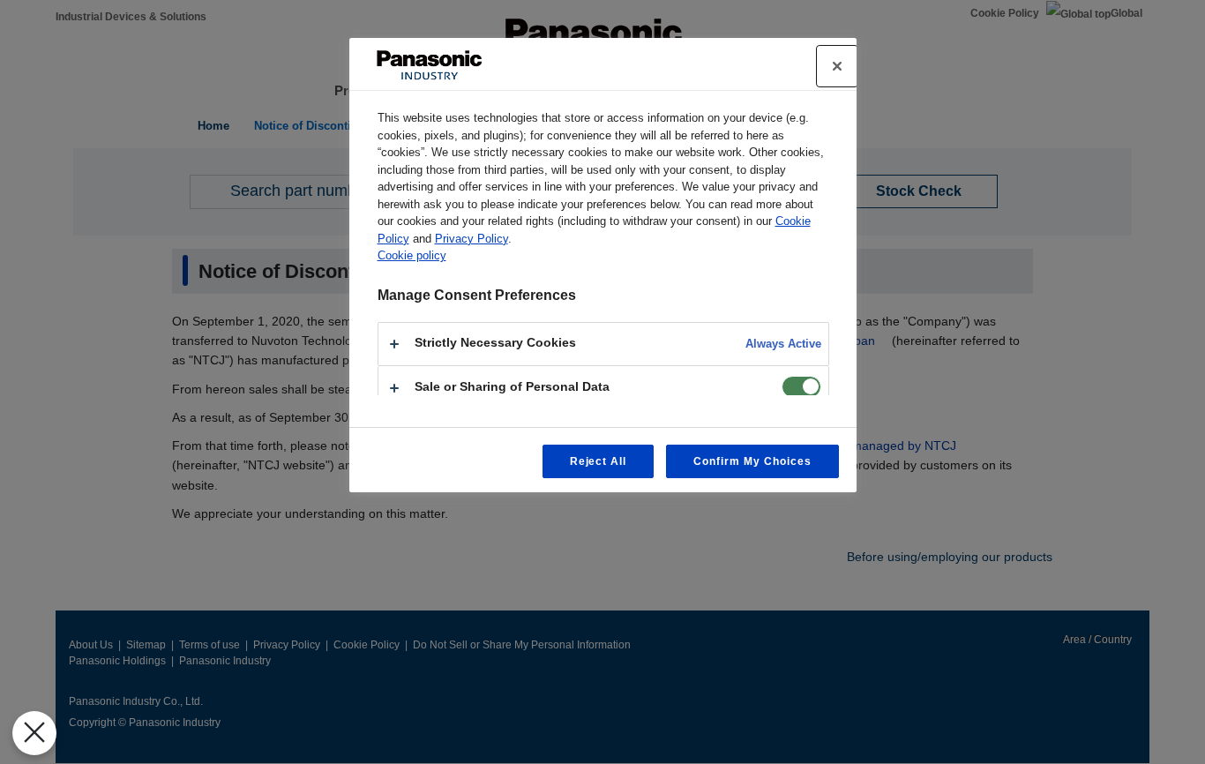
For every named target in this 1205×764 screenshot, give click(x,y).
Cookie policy (412, 255)
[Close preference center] (837, 66)
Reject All (598, 461)
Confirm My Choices (752, 461)
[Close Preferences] (34, 733)
